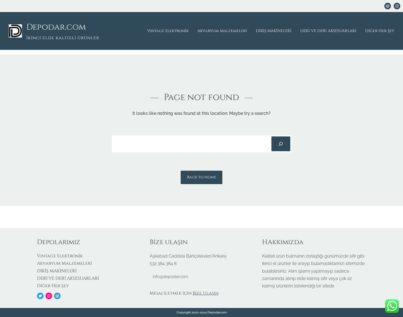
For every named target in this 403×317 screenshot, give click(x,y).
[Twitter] (40, 296)
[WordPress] (387, 6)
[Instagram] (49, 296)
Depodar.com (56, 27)
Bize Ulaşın (205, 293)
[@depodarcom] (397, 6)
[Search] (280, 143)
